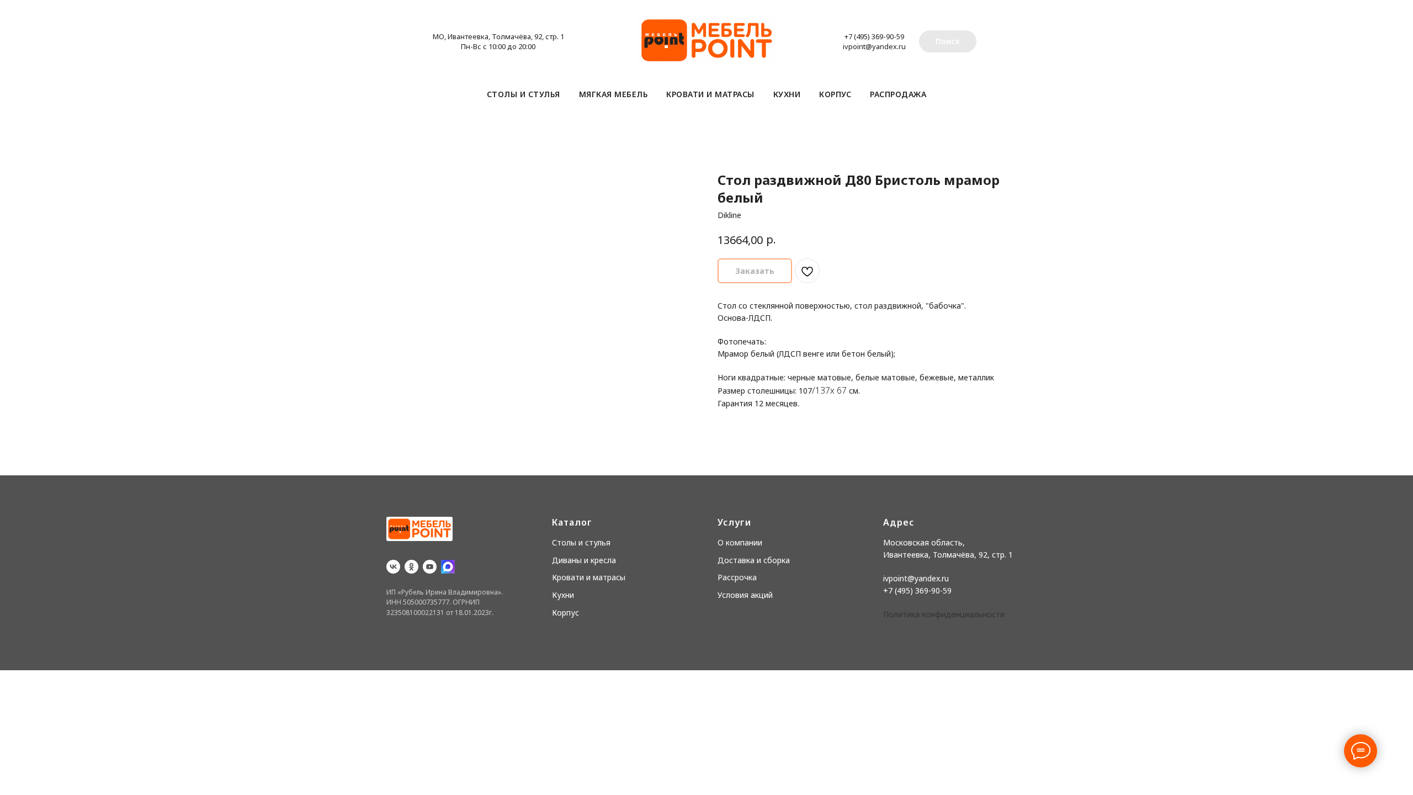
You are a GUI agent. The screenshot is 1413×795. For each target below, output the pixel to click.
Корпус (835, 94)
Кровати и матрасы (710, 94)
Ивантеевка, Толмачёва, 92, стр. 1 (948, 554)
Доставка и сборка (754, 560)
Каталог (572, 522)
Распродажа (898, 94)
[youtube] (430, 567)
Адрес (898, 522)
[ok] (411, 567)
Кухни (787, 94)
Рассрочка (737, 577)
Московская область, (924, 542)
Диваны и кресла (584, 560)
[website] (448, 567)
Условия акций (745, 595)
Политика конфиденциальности (944, 614)
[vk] (393, 567)
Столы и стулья (523, 94)
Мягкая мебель (613, 94)
